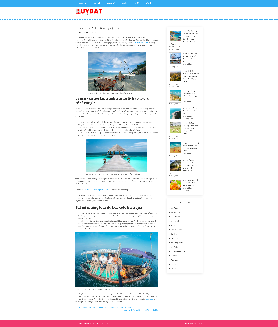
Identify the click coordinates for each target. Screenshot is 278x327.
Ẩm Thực (174, 208)
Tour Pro (149, 299)
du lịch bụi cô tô (141, 42)
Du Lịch (125, 3)
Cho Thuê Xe (175, 217)
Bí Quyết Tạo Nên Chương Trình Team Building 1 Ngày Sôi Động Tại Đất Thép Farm (190, 128)
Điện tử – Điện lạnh (178, 230)
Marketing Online (177, 243)
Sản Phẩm (174, 247)
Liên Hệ (148, 3)
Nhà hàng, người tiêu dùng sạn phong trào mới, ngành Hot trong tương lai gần (104, 307)
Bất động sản (176, 212)
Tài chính (174, 256)
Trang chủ (82, 3)
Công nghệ (175, 221)
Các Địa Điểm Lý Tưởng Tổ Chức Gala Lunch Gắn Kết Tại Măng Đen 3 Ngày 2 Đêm (191, 76)
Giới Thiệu (97, 3)
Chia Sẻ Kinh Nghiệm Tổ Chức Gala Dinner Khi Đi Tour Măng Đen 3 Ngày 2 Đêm (190, 165)
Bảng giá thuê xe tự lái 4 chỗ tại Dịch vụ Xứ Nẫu (141, 310)
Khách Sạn (111, 3)
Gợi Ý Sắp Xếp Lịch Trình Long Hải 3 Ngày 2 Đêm (191, 111)
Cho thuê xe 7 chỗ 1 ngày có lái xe (96, 190)
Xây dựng (174, 269)
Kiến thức (174, 238)
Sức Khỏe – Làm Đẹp (178, 251)
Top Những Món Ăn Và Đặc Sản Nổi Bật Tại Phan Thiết (191, 183)
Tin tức (136, 3)
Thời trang (175, 260)
